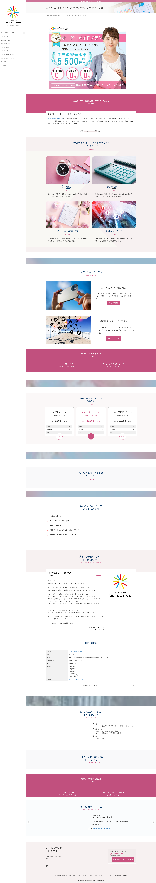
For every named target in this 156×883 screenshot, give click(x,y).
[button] (91, 130)
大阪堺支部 (51, 851)
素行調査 (85, 875)
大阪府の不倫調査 (5, 36)
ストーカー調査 (113, 338)
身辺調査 (91, 875)
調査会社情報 (72, 875)
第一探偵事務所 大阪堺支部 (8, 33)
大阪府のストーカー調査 (7, 54)
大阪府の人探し (5, 51)
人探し (102, 875)
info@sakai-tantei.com (55, 861)
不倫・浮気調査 (113, 303)
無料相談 (3, 65)
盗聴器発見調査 (117, 875)
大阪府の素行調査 (5, 40)
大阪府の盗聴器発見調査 (7, 58)
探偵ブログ (4, 61)
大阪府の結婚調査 (5, 47)
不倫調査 (79, 875)
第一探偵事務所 (54, 847)
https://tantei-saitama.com (100, 828)
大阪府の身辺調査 (5, 43)
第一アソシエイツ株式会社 (76, 679)
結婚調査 (96, 875)
